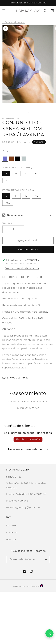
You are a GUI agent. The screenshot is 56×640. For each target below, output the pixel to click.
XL (36, 173)
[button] (3, 10)
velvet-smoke (23, 158)
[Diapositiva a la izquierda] (21, 112)
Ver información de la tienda (22, 268)
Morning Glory (24, 586)
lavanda (5, 158)
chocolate (11, 158)
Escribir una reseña (28, 439)
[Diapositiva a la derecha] (34, 112)
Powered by (35, 586)
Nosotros (11, 525)
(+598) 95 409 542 (17, 500)
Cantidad (7, 223)
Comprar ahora (28, 249)
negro (17, 158)
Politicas (11, 539)
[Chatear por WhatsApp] (49, 633)
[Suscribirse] (46, 559)
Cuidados (11, 532)
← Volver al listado (13, 22)
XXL (8, 180)
